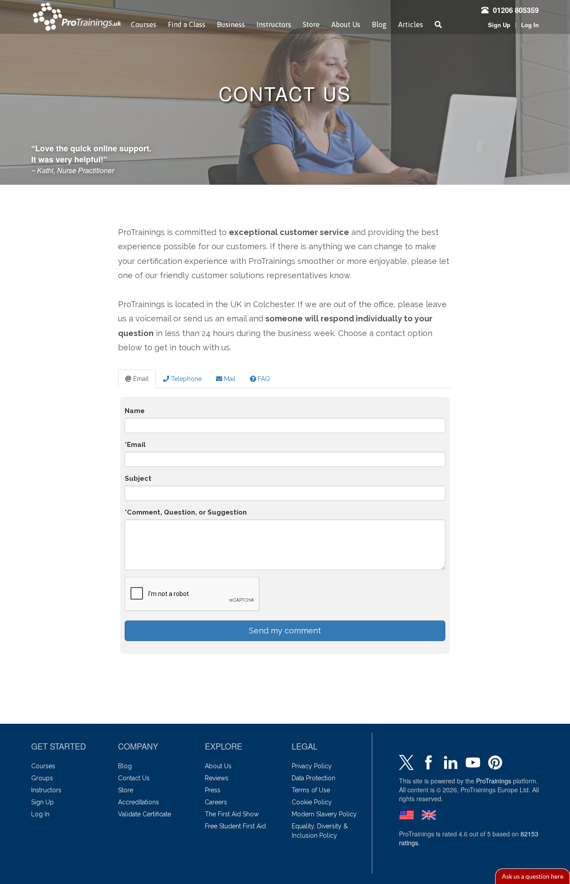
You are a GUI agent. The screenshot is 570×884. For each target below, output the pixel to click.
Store (311, 24)
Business (231, 24)
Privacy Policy (312, 766)
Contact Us (134, 778)
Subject (138, 478)
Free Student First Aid (235, 826)
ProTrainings (493, 780)
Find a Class (186, 24)
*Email (135, 445)
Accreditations (138, 802)
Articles (410, 24)
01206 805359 (516, 10)
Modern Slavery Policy (324, 814)
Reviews (216, 778)
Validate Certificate (144, 814)
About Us (345, 24)
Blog (379, 24)
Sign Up (499, 24)
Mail (229, 378)
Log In (530, 24)
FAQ (263, 378)
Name (135, 411)
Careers (216, 802)
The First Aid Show (232, 814)
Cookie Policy (312, 802)
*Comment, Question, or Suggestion (186, 512)
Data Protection (313, 778)
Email (140, 378)
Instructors (273, 24)
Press (212, 790)
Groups (42, 778)
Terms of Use (311, 790)
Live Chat (532, 876)
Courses (143, 24)
